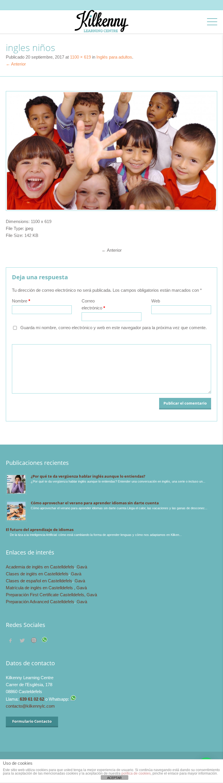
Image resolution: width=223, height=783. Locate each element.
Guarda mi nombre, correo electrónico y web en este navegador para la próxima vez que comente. (113, 327)
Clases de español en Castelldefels (39, 580)
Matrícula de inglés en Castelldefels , (41, 587)
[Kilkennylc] (101, 26)
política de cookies (136, 773)
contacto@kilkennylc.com (30, 706)
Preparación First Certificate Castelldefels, (46, 594)
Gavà (82, 566)
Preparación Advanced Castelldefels (40, 601)
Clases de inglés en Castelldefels (37, 573)
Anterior (112, 250)
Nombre (21, 300)
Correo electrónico (93, 304)
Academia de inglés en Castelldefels (40, 566)
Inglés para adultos (114, 57)
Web (155, 300)
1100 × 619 (80, 57)
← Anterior (16, 63)
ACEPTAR (114, 778)
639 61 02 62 (32, 699)
